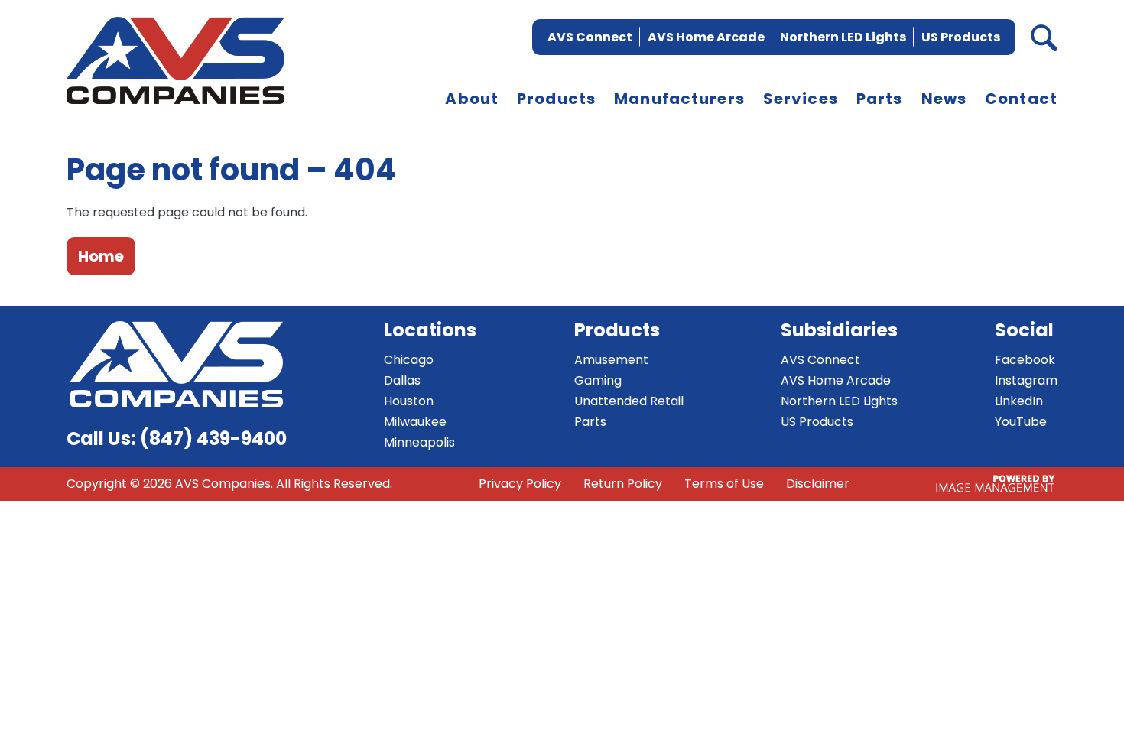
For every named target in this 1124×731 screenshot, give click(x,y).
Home (101, 256)
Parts (879, 98)
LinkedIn (1019, 401)
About (472, 98)
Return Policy (622, 483)
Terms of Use (724, 483)
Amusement (611, 360)
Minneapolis (419, 442)
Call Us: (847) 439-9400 (177, 438)
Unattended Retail (629, 401)
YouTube (1021, 421)
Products (556, 98)
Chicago (409, 360)
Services (800, 98)
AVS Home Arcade (706, 37)
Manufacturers (679, 98)
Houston (409, 401)
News (944, 98)
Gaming (598, 380)
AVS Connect (589, 37)
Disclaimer (817, 483)
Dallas (402, 380)
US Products (960, 37)
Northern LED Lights (843, 37)
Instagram (1026, 380)
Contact (1021, 98)
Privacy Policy (520, 483)
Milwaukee (415, 421)
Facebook (1025, 360)
